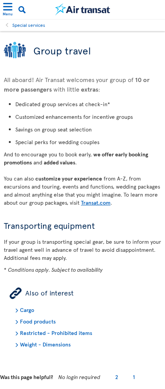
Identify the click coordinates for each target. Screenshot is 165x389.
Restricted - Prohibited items (56, 332)
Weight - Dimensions (45, 344)
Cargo (27, 309)
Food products (38, 321)
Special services (28, 25)
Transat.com (96, 202)
